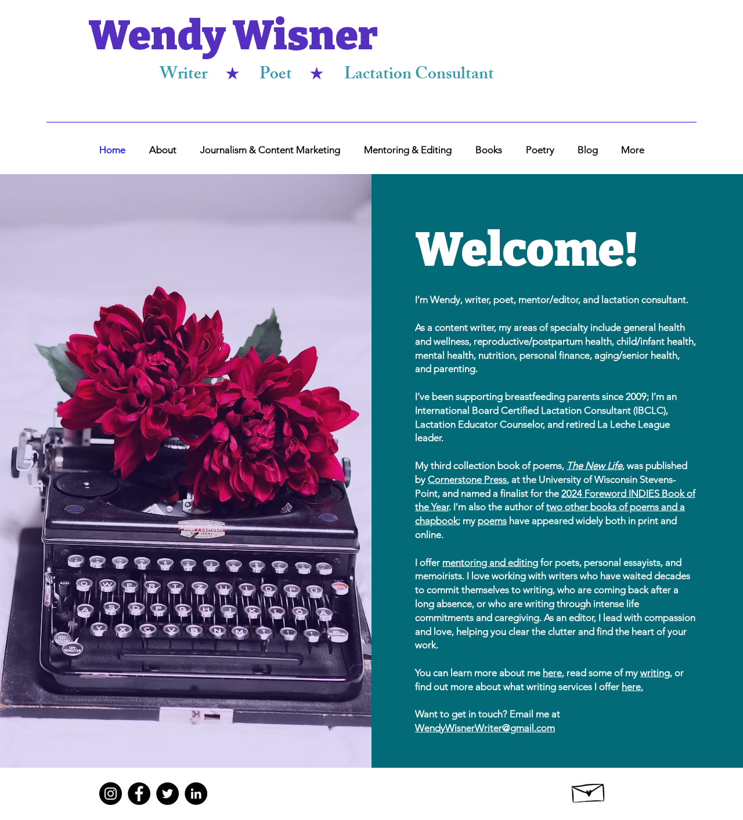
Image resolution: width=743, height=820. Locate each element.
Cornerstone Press (467, 479)
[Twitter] (167, 793)
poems (492, 520)
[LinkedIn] (196, 793)
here (552, 672)
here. (632, 686)
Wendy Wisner (233, 36)
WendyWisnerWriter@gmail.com (485, 728)
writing (655, 672)
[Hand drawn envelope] (589, 790)
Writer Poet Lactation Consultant (327, 76)
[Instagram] (110, 793)
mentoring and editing (490, 562)
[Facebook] (139, 793)
